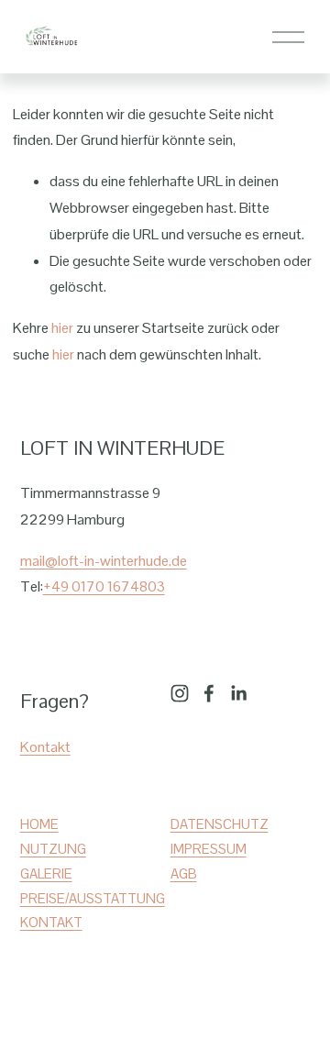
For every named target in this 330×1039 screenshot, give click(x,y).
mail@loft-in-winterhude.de (103, 560)
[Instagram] (179, 693)
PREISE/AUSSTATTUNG (92, 898)
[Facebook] (209, 693)
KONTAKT (51, 922)
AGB (183, 873)
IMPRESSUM (208, 848)
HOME (39, 824)
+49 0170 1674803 (104, 586)
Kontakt (45, 747)
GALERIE (46, 873)
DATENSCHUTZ (219, 824)
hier (62, 327)
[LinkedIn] (238, 693)
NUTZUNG (53, 848)
